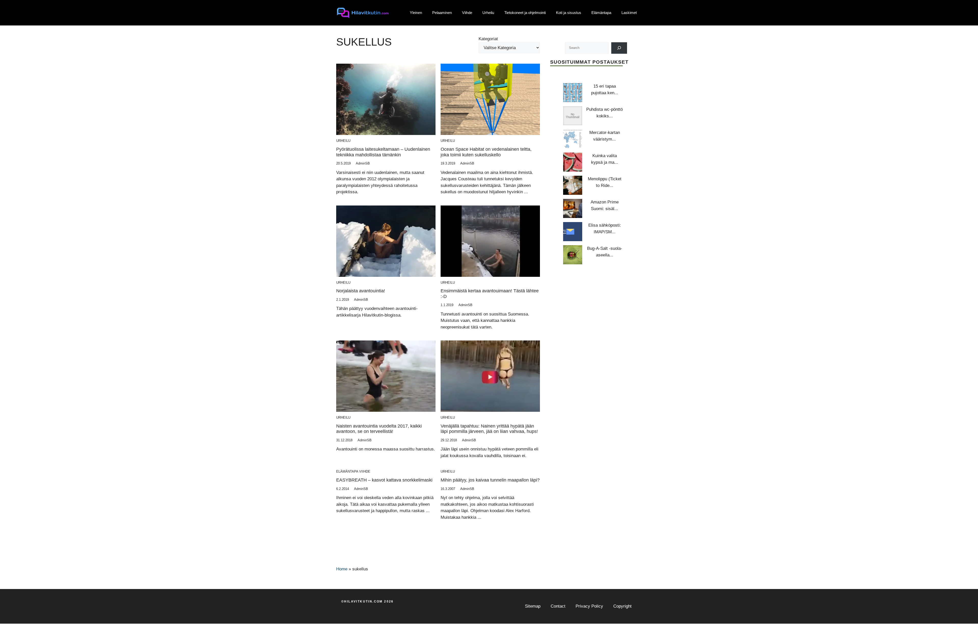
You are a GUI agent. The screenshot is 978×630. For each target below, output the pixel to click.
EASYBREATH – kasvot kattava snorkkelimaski (384, 480)
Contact (558, 606)
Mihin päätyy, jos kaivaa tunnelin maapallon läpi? (490, 480)
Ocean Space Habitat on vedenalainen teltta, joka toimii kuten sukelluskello (486, 152)
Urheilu (488, 12)
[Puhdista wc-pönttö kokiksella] (572, 115)
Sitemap (532, 606)
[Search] (619, 48)
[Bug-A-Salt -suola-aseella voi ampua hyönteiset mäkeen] (572, 254)
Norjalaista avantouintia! (360, 290)
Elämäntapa (601, 12)
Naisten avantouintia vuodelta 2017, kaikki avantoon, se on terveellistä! (379, 428)
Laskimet (629, 12)
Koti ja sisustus (568, 12)
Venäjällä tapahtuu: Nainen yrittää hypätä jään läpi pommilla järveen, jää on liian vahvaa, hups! (489, 428)
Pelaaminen (442, 12)
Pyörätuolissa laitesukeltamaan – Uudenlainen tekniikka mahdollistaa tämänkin (383, 152)
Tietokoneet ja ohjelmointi (525, 12)
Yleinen (416, 12)
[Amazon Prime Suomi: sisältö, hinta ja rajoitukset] (572, 208)
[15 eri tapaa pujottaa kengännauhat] (572, 92)
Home (341, 569)
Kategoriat (488, 38)
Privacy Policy (589, 606)
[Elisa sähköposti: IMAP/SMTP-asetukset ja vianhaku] (572, 231)
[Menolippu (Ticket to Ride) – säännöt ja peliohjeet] (572, 185)
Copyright (622, 606)
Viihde (467, 12)
